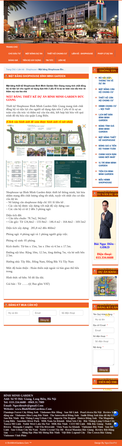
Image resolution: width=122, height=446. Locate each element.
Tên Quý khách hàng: (103, 314)
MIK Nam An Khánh (52, 421)
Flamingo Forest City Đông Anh (21, 412)
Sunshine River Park (28, 421)
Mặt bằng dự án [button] (33, 53)
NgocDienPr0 (111, 442)
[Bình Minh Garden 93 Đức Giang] (61, 21)
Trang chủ (12, 46)
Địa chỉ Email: (100, 325)
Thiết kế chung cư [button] (57, 53)
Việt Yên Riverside (45, 427)
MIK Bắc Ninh (59, 424)
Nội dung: (98, 347)
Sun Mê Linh (71, 412)
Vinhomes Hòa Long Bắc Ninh (31, 415)
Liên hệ (62, 60)
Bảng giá (13, 60)
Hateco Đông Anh (87, 418)
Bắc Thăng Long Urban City (36, 418)
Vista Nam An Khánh (68, 427)
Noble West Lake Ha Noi (36, 424)
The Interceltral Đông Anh (64, 415)
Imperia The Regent (65, 418)
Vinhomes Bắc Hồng (51, 412)
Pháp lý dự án (105, 53)
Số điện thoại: (100, 336)
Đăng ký (45, 319)
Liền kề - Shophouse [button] (82, 53)
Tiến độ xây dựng (32, 60)
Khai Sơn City (74, 421)
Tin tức (49, 60)
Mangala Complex (23, 427)
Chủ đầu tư (14, 53)
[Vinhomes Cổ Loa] (105, 286)
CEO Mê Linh (77, 424)
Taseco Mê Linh (12, 424)
